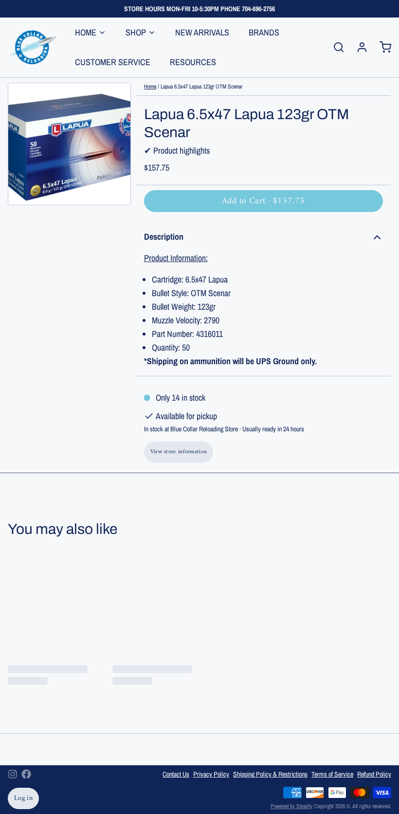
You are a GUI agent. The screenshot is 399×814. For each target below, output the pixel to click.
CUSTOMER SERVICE (112, 62)
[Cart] (381, 47)
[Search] (335, 47)
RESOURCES (193, 62)
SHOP (136, 32)
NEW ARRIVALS (202, 32)
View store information (178, 452)
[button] (263, 201)
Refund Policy (374, 774)
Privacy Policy (211, 774)
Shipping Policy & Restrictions (270, 774)
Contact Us (176, 774)
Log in (23, 798)
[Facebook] (26, 774)
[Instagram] (13, 774)
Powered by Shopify (291, 806)
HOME (85, 32)
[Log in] (358, 47)
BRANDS (264, 32)
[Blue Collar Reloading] (31, 47)
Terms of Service (332, 774)
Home (150, 86)
